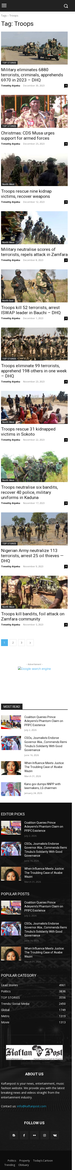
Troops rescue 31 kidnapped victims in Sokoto (28, 432)
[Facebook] (24, 1135)
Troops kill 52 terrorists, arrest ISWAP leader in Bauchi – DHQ (31, 310)
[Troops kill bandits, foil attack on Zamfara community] (34, 592)
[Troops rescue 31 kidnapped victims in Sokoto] (34, 407)
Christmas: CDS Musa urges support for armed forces (28, 136)
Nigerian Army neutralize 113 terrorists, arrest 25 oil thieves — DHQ (32, 555)
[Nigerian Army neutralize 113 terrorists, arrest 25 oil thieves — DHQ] (34, 528)
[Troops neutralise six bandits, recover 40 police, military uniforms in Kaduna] (34, 465)
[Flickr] (34, 1135)
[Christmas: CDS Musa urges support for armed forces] (34, 111)
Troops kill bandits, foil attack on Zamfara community (32, 616)
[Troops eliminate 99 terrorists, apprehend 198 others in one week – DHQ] (34, 344)
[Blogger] (14, 1135)
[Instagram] (45, 1135)
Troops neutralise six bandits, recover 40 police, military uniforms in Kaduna (29, 492)
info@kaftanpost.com (31, 1106)
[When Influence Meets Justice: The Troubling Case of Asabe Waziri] (11, 768)
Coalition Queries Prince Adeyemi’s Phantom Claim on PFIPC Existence (43, 721)
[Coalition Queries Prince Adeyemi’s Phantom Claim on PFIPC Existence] (11, 722)
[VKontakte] (55, 1135)
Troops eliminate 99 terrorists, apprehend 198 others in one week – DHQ (34, 371)
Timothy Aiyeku (10, 85)
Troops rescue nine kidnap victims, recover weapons (26, 194)
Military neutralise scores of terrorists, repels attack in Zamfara (34, 252)
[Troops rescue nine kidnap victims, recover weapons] (34, 169)
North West (8, 184)
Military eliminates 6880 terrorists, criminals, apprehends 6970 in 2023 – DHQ (32, 75)
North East (8, 300)
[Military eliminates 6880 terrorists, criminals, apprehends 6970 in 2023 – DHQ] (34, 48)
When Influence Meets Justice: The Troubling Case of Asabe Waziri (44, 767)
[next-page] (30, 642)
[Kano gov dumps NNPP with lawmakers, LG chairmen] (11, 789)
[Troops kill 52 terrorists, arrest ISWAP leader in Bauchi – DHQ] (34, 285)
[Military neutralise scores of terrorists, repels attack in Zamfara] (34, 227)
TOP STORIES (9, 62)
